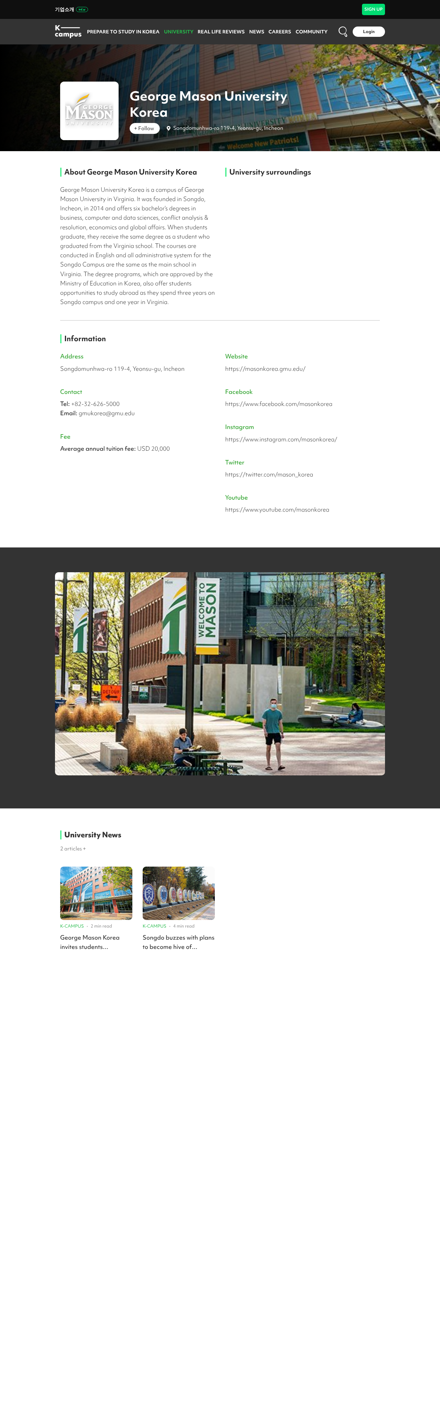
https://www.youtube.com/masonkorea (277, 509)
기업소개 (64, 9)
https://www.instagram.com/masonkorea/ (281, 439)
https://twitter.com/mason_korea (269, 474)
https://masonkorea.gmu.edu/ (265, 369)
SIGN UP (373, 9)
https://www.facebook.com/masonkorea (278, 404)
